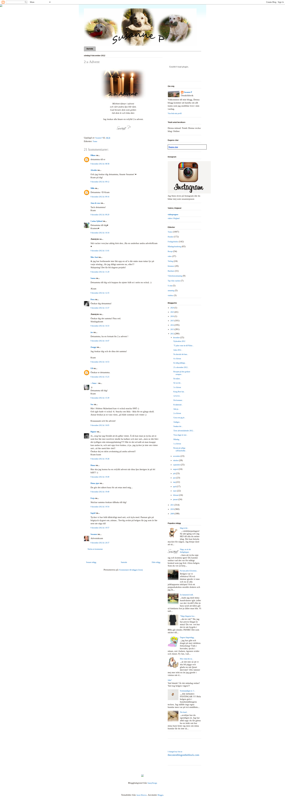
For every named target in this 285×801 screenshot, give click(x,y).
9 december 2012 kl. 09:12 (100, 182)
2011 (172, 505)
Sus (92, 404)
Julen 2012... (177, 350)
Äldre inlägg (156, 562)
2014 (172, 325)
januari (175, 499)
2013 (172, 329)
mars (175, 491)
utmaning (171, 291)
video (170, 256)
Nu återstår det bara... (180, 354)
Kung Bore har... (179, 392)
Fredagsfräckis (173, 242)
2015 (172, 321)
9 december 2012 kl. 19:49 (100, 477)
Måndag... (176, 439)
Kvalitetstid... (178, 405)
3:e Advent (177, 387)
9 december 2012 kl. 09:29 (100, 215)
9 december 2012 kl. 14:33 (100, 326)
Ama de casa (95, 203)
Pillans (93, 155)
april (175, 487)
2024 (172, 308)
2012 (172, 334)
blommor (171, 266)
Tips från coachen (174, 281)
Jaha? (170, 680)
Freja (93, 498)
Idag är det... (184, 528)
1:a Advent (177, 444)
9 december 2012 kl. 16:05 (100, 425)
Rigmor (93, 432)
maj (174, 482)
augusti (176, 469)
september (177, 465)
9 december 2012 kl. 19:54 (100, 507)
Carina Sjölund (96, 221)
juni (174, 478)
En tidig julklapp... (179, 363)
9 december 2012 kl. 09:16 (100, 197)
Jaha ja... (176, 409)
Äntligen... (177, 422)
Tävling (170, 261)
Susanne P (188, 92)
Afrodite (94, 170)
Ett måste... (177, 379)
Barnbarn (171, 271)
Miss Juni (94, 257)
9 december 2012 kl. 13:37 (100, 308)
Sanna (93, 278)
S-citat (170, 286)
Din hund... (184, 712)
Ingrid (93, 513)
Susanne (94, 534)
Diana (93, 465)
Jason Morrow (141, 795)
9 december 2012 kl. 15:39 (100, 398)
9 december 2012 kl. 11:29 (100, 272)
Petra (93, 299)
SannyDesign (152, 783)
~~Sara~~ (94, 383)
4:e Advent (177, 359)
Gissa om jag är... (179, 418)
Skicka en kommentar (95, 549)
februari (176, 495)
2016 (172, 316)
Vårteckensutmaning (175, 276)
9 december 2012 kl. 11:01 (100, 251)
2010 (172, 509)
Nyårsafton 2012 (179, 341)
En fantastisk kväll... (187, 595)
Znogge (93, 347)
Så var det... (177, 383)
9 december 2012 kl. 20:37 (100, 543)
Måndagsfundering (174, 247)
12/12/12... (177, 396)
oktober (176, 460)
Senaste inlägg (91, 562)
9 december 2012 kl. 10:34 (100, 233)
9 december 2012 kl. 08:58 (100, 164)
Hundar (170, 237)
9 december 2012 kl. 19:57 (100, 528)
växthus (170, 295)
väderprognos (173, 214)
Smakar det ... (178, 426)
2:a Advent (177, 413)
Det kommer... (178, 400)
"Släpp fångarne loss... (188, 616)
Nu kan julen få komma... (189, 571)
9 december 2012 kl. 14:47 (100, 341)
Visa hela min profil (175, 113)
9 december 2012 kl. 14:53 (100, 362)
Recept (170, 251)
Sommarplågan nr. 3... (187, 691)
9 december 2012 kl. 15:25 (100, 377)
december (176, 338)
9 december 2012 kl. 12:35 (100, 293)
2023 (172, 312)
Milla (92, 188)
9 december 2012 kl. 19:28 (100, 459)
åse (92, 332)
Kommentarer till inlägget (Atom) (131, 570)
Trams (95, 141)
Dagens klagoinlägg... (187, 637)
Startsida (90, 49)
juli (174, 473)
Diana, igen (95, 483)
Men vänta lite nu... (186, 659)
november (176, 456)
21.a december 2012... (181, 367)
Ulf (92, 368)
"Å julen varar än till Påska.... (183, 346)
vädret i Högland (173, 218)
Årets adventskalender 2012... (183, 431)
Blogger (160, 795)
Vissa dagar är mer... (180, 435)
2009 (172, 514)
